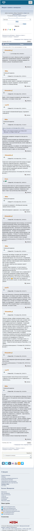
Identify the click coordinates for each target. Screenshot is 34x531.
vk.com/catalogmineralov (9, 506)
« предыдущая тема (18, 39)
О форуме (4, 472)
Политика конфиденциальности (9, 478)
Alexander (8, 50)
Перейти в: (29, 453)
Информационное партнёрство (9, 482)
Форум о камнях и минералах (11, 7)
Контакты (3, 485)
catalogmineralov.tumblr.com (10, 509)
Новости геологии (6, 494)
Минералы (4, 492)
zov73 (7, 105)
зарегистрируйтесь (17, 14)
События (3, 496)
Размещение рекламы (7, 479)
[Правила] (14, 29)
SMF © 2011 (11, 528)
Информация (4, 497)
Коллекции (4, 499)
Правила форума (5, 475)
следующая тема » (27, 39)
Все (10, 41)
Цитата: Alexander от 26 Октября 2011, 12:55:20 (13, 128)
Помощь (3, 477)
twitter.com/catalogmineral (9, 508)
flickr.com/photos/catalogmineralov (11, 511)
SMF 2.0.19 (4, 528)
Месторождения (5, 493)
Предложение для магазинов (8, 481)
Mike (6, 71)
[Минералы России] (5, 181)
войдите (25, 13)
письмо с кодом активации (20, 15)
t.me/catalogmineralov (8, 514)
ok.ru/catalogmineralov (8, 512)
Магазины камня (5, 500)
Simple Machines (18, 528)
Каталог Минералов (7, 488)
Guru (6, 179)
